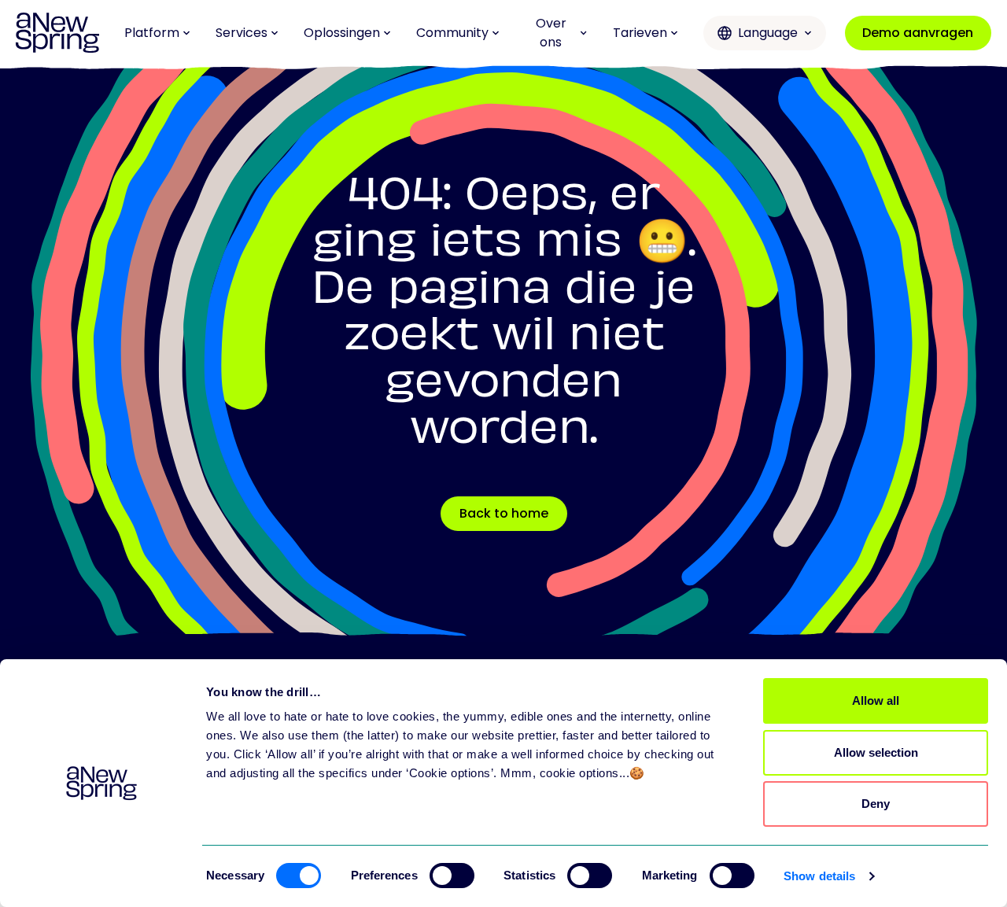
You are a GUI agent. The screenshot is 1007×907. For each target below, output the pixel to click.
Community (452, 33)
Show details (819, 876)
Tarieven (640, 33)
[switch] (452, 875)
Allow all (875, 700)
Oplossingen (342, 33)
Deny (875, 803)
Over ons (551, 32)
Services (241, 33)
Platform (151, 33)
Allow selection (876, 752)
